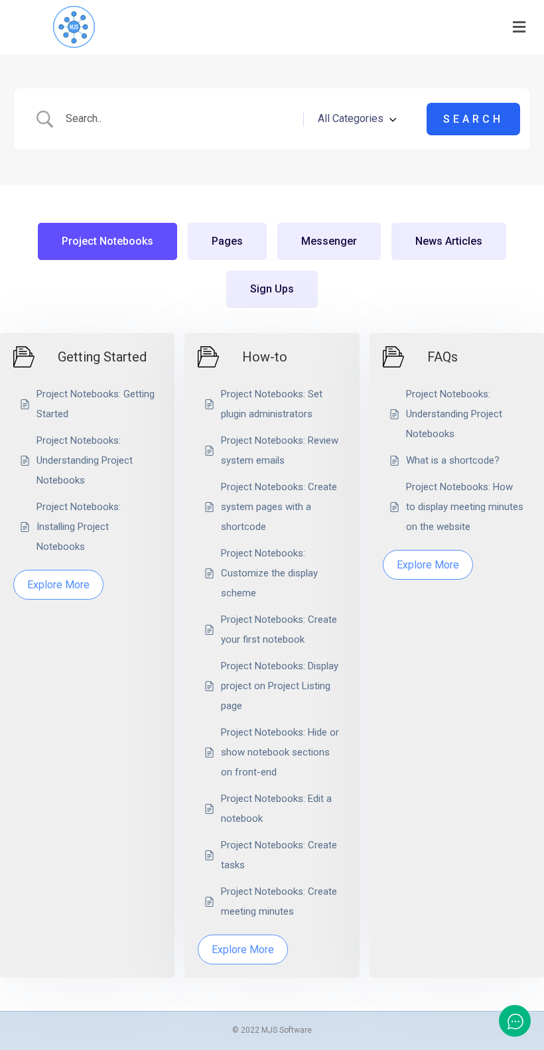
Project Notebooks (107, 241)
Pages (227, 241)
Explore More (58, 584)
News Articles (448, 241)
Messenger (329, 241)
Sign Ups (272, 289)
